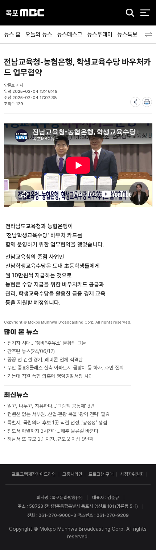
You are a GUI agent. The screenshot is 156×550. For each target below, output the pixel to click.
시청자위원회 (132, 474)
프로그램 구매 (101, 474)
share (135, 102)
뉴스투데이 (99, 34)
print (147, 102)
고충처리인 (72, 474)
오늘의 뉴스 (38, 34)
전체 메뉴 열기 (144, 13)
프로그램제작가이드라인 (34, 474)
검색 (128, 13)
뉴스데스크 (69, 34)
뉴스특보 (127, 34)
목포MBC (25, 13)
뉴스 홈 (12, 34)
